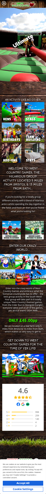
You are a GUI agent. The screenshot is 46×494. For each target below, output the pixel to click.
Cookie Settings (23, 489)
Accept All (23, 483)
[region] (23, 476)
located (16, 326)
